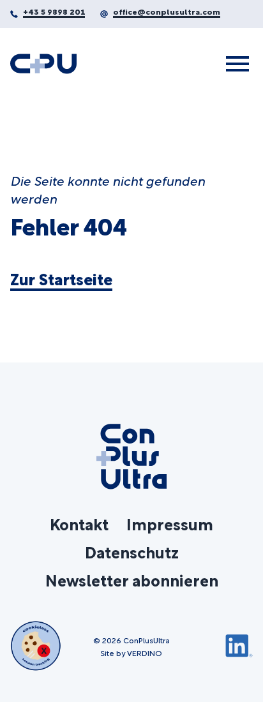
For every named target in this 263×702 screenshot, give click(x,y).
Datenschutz (132, 551)
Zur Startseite (61, 279)
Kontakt (79, 523)
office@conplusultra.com (166, 11)
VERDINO (144, 652)
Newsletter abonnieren (131, 579)
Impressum (169, 523)
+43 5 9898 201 (54, 11)
